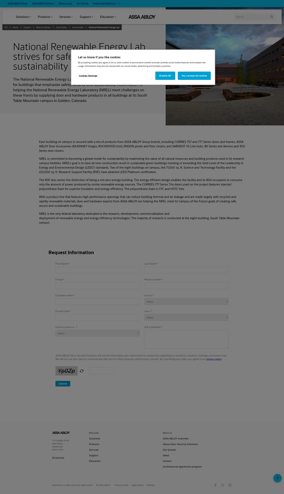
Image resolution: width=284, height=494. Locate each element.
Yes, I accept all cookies (194, 75)
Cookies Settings (88, 75)
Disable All (165, 75)
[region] (143, 67)
